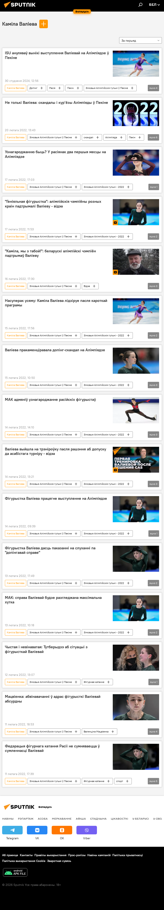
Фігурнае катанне (94, 682)
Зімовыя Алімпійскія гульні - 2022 (104, 186)
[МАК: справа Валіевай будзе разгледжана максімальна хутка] (136, 608)
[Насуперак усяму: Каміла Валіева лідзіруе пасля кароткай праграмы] (136, 311)
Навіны (8, 818)
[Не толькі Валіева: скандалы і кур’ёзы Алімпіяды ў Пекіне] (136, 113)
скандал (88, 137)
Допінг (33, 88)
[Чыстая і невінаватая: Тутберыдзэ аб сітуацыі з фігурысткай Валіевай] (136, 658)
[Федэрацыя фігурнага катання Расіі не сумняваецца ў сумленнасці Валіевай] (136, 757)
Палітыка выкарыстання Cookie (23, 861)
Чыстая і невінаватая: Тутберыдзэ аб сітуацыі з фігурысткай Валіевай (46, 649)
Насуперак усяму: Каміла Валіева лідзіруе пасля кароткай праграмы (56, 303)
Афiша (81, 818)
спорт (119, 781)
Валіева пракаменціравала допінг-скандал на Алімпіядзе (55, 350)
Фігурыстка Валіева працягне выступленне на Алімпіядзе (56, 498)
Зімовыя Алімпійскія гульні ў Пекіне (107, 88)
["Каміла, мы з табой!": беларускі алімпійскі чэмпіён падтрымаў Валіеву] (136, 262)
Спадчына (98, 818)
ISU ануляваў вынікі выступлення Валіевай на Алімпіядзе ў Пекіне (57, 55)
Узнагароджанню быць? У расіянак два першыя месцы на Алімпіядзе (55, 154)
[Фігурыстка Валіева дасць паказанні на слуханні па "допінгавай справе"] (136, 559)
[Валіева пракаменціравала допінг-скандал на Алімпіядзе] (136, 361)
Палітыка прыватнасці (127, 855)
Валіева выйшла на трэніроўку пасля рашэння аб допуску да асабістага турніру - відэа (55, 451)
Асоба (43, 818)
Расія (52, 88)
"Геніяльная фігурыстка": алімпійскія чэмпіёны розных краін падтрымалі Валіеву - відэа (53, 204)
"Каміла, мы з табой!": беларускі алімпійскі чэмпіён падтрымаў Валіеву (50, 253)
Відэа (87, 286)
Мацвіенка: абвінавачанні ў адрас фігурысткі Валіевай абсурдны (52, 699)
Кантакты (26, 855)
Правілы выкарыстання (50, 855)
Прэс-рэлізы (77, 855)
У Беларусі (140, 818)
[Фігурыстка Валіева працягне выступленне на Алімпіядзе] (136, 509)
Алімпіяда (111, 137)
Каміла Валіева (19, 24)
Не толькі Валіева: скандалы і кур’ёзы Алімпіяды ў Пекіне (56, 102)
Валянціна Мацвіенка (96, 731)
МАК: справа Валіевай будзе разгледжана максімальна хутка (53, 600)
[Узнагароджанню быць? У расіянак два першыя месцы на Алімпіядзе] (136, 163)
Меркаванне (62, 818)
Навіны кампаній (99, 855)
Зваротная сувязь (59, 861)
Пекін (70, 88)
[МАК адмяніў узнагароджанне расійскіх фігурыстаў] (136, 410)
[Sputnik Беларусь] (21, 8)
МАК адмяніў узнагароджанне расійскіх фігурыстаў (50, 399)
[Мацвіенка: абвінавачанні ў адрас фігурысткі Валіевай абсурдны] (136, 707)
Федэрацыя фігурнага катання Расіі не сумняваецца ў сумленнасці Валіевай (52, 748)
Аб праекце (10, 855)
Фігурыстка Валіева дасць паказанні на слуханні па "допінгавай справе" (50, 550)
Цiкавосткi (119, 818)
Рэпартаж (26, 818)
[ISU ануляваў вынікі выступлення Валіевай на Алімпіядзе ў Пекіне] (136, 64)
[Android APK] (15, 873)
